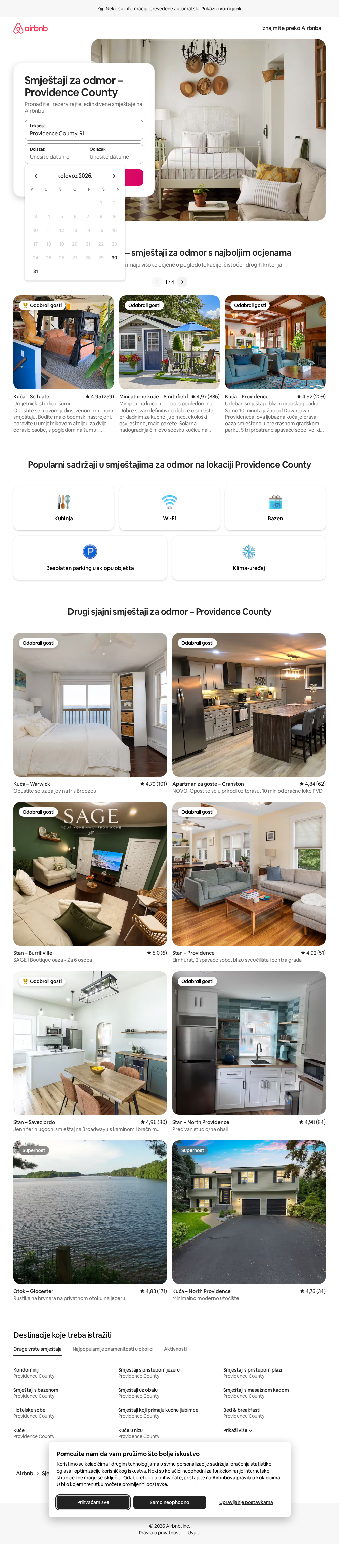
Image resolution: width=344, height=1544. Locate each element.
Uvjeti (194, 1533)
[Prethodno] (157, 282)
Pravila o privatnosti (160, 1533)
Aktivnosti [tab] (175, 1349)
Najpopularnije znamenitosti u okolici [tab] (113, 1349)
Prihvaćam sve (93, 1502)
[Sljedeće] (182, 282)
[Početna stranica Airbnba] (30, 28)
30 (114, 258)
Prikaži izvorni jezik (221, 9)
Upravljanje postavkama (246, 1502)
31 (35, 271)
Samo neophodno (169, 1502)
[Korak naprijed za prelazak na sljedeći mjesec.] (114, 176)
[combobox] (84, 133)
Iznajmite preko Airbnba (291, 28)
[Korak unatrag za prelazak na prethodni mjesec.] (36, 176)
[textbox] (54, 157)
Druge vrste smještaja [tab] (37, 1349)
